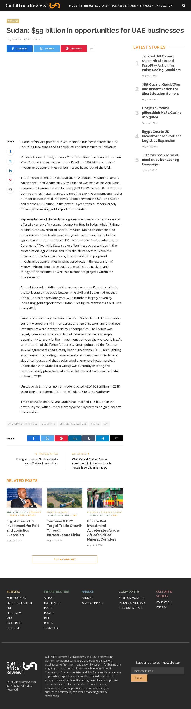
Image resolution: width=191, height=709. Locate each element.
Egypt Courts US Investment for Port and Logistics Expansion (23, 528)
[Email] (10, 189)
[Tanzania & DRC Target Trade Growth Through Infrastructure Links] (65, 497)
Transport (52, 628)
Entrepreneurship (20, 603)
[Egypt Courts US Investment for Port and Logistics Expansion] (24, 497)
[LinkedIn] (10, 170)
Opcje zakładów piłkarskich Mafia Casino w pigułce (162, 112)
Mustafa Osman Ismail (73, 424)
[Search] (183, 5)
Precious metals (131, 608)
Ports (13, 515)
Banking (87, 597)
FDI (9, 608)
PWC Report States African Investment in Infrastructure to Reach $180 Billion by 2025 (91, 463)
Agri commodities (131, 597)
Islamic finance (93, 603)
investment (48, 424)
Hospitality (52, 603)
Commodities (129, 592)
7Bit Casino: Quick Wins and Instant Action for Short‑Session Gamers (161, 89)
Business (13, 21)
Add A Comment (65, 559)
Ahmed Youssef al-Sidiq (22, 424)
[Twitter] (10, 161)
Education (164, 602)
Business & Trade (124, 5)
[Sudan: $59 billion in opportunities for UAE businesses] (65, 95)
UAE (106, 424)
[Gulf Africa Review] (33, 5)
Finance (145, 5)
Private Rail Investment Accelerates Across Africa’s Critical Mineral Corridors (103, 530)
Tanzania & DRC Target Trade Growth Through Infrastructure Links (64, 528)
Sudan (95, 424)
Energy (161, 607)
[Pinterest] (10, 180)
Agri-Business (16, 597)
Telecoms (13, 628)
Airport (49, 597)
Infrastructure (95, 5)
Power (48, 613)
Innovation (164, 5)
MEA (9, 618)
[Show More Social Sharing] (91, 48)
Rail (22, 515)
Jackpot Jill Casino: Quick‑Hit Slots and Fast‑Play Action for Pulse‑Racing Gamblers (161, 63)
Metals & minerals (132, 603)
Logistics (35, 512)
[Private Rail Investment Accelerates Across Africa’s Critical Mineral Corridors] (105, 497)
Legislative (14, 613)
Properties (14, 623)
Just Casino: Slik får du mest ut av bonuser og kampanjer (160, 159)
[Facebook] (10, 151)
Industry (75, 5)
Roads (32, 515)
